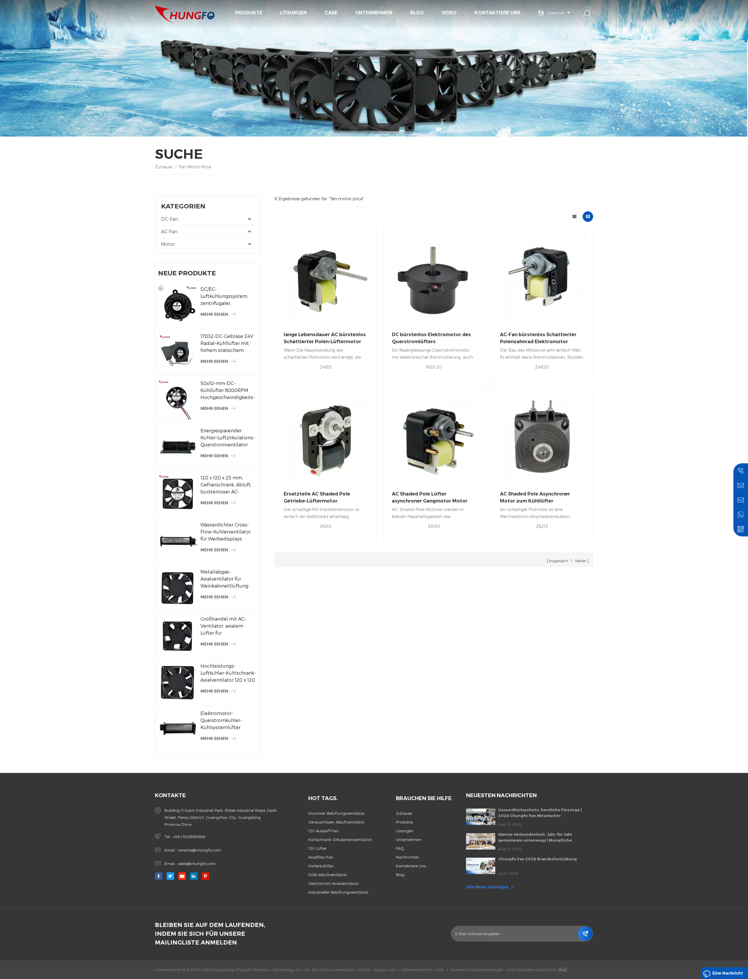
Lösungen (293, 12)
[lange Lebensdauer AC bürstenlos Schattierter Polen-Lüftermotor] (325, 278)
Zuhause (163, 166)
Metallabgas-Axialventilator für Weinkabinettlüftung (224, 578)
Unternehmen (373, 12)
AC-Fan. (169, 231)
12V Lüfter (317, 848)
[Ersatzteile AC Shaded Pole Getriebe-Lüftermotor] (325, 438)
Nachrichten (407, 857)
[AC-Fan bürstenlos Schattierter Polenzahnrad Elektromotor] (542, 278)
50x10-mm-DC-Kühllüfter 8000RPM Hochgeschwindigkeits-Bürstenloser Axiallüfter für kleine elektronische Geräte (227, 390)
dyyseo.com (384, 969)
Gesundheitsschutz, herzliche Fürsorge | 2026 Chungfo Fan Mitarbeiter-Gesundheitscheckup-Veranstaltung (540, 813)
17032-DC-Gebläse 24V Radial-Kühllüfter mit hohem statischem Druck (226, 343)
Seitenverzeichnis (416, 969)
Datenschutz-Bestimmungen (476, 969)
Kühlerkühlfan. (321, 866)
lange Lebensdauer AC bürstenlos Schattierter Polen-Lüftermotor (325, 338)
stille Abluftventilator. (328, 874)
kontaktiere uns (497, 12)
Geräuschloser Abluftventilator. (336, 822)
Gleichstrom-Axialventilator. (333, 883)
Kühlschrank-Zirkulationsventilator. (340, 839)
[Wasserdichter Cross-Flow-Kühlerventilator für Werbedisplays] (178, 541)
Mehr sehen (214, 314)
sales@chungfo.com (197, 863)
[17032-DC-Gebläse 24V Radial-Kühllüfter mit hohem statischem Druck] (178, 352)
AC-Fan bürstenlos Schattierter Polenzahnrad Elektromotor (538, 338)
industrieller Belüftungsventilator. (338, 892)
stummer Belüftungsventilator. (337, 813)
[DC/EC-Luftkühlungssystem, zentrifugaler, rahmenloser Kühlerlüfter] (178, 305)
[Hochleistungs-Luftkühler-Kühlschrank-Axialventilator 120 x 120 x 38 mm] (178, 682)
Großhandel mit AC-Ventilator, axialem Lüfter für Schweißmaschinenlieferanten (228, 626)
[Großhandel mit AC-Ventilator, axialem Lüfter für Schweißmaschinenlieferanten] (178, 635)
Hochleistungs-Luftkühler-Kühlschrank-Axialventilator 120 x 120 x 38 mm (228, 673)
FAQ (400, 848)
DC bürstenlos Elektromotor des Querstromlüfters (431, 338)
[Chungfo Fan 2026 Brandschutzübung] (480, 866)
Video (449, 12)
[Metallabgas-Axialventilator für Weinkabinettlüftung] (178, 588)
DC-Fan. (170, 219)
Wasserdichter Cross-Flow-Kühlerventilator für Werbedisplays (225, 531)
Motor (168, 244)
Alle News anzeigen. (488, 887)
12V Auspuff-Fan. (323, 830)
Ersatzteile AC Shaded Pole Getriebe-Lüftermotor (317, 497)
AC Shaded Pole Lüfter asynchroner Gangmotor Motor (430, 497)
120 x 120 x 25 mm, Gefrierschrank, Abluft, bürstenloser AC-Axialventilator (226, 485)
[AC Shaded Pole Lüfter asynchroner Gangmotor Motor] (433, 438)
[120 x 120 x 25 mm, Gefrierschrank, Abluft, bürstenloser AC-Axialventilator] (178, 494)
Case (331, 12)
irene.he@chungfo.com (199, 850)
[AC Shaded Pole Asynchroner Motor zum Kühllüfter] (542, 438)
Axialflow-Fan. (321, 857)
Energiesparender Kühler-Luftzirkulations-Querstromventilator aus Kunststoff (227, 438)
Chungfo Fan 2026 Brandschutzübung (537, 859)
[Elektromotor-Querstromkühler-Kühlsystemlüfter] (178, 729)
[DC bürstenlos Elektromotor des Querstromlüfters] (433, 278)
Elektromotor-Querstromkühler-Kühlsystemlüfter (221, 720)
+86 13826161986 (189, 836)
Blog (417, 12)
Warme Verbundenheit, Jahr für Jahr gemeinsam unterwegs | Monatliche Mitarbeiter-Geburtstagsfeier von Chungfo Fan (542, 837)
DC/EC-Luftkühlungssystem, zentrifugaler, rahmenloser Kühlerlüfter (224, 296)
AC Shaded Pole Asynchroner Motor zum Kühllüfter (535, 497)
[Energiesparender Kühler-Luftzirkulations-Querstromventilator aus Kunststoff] (178, 447)
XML (440, 969)
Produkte (248, 12)
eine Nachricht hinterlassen (727, 975)
